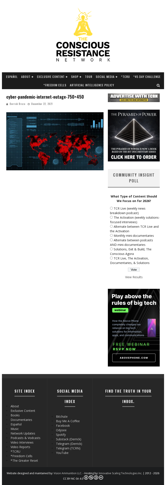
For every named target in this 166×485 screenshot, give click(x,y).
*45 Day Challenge (147, 76)
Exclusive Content (51, 76)
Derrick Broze (17, 104)
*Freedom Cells (54, 85)
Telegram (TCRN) (68, 448)
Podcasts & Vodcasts (25, 438)
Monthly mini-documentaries (134, 236)
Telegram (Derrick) (69, 444)
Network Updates (23, 433)
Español (12, 76)
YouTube (62, 453)
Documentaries (21, 420)
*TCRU (125, 76)
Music (15, 429)
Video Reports (20, 447)
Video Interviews (22, 442)
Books (15, 415)
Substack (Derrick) (68, 439)
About (25, 76)
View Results (134, 277)
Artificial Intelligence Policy (92, 85)
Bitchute (62, 416)
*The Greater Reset (24, 460)
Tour (88, 76)
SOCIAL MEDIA (105, 76)
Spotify (61, 435)
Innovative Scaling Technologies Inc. (120, 473)
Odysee (61, 430)
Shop (74, 76)
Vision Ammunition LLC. (68, 473)
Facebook (63, 425)
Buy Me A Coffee (68, 421)
